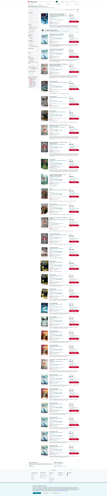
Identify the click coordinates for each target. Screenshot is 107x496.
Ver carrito (32, 479)
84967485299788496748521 (58, 101)
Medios (50, 475)
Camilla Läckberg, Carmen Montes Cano (55, 176)
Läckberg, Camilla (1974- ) (53, 160)
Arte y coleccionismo (58, 4)
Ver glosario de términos (57, 464)
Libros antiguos (48, 4)
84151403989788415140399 (58, 114)
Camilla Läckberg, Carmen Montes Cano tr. (56, 262)
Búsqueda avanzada (30, 4)
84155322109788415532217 (58, 449)
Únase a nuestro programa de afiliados (43, 475)
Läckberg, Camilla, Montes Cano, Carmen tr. (56, 248)
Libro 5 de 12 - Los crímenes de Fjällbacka (56, 252)
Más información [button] (30, 87)
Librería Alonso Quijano (55, 281)
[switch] (29, 68)
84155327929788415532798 (58, 179)
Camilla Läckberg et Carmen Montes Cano (56, 35)
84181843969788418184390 (58, 147)
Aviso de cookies (51, 480)
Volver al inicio (53, 470)
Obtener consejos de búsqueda (58, 463)
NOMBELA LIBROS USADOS (55, 166)
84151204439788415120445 (58, 392)
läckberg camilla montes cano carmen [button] (36, 7)
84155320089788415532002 (58, 378)
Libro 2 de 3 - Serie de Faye (54, 238)
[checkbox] (28, 13)
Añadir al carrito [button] (74, 21)
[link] (77, 9)
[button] (29, 9)
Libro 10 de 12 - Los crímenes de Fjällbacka (56, 194)
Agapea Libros (54, 150)
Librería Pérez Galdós (55, 254)
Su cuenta (70, 1)
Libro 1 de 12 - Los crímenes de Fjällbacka (56, 321)
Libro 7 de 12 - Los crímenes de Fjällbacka (56, 180)
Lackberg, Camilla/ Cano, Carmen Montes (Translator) (58, 234)
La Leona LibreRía (54, 89)
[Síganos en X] (67, 476)
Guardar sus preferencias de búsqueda (60, 466)
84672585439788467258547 (58, 251)
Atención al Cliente (60, 475)
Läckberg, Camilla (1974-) (53, 82)
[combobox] (47, 1)
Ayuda (77, 1)
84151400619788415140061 (58, 86)
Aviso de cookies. (37, 490)
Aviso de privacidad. (65, 490)
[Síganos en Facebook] (67, 474)
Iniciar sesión (66, 1)
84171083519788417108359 (58, 193)
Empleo (50, 476)
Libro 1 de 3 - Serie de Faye (54, 130)
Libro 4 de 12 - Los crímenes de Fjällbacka (56, 115)
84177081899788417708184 (58, 223)
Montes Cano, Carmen (58, 275)
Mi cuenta (32, 476)
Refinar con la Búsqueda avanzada (49, 7)
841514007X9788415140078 (58, 163)
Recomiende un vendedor (43, 477)
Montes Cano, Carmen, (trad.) (60, 127)
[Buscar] (57, 1)
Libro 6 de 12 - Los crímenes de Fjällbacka (56, 38)
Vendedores (67, 4)
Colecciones (39, 4)
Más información (30, 32)
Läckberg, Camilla (52, 127)
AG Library (53, 133)
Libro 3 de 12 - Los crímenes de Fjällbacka (56, 164)
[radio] (28, 38)
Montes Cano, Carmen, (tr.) (62, 160)
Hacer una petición (32, 466)
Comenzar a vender (76, 4)
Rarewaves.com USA (54, 182)
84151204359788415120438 (58, 320)
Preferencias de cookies (52, 479)
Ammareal (53, 41)
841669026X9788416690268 (58, 19)
